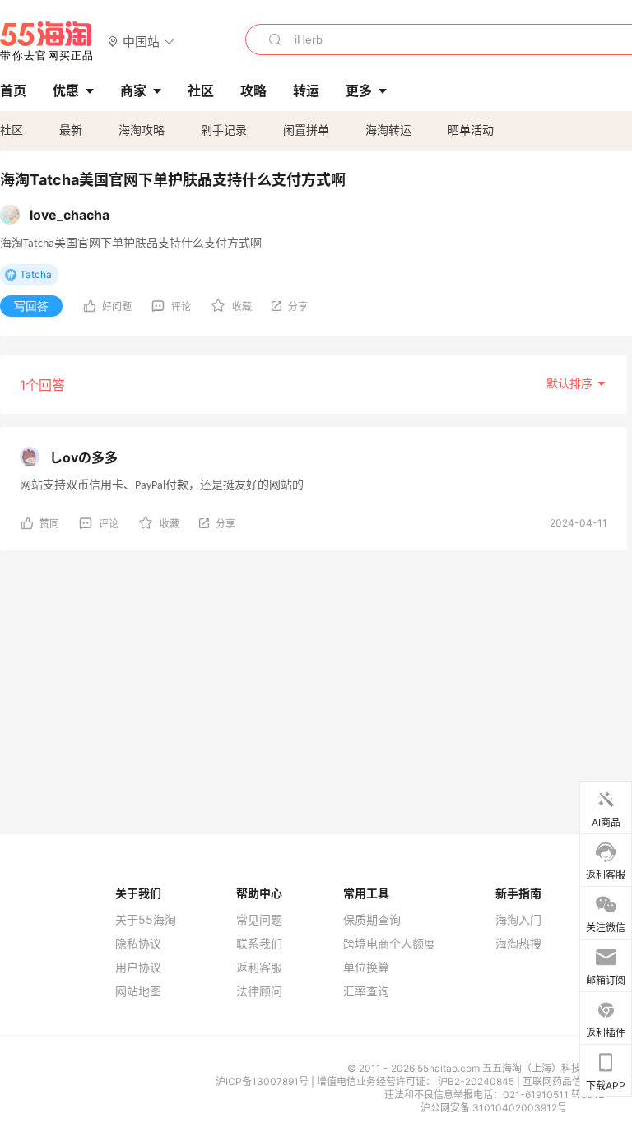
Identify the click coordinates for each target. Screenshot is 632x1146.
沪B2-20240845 (477, 1081)
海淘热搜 (518, 943)
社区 (11, 130)
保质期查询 (372, 919)
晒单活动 (471, 130)
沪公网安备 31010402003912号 (494, 1108)
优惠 (66, 90)
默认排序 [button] (571, 383)
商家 (133, 90)
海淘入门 (518, 919)
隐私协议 (138, 943)
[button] (141, 40)
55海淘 (47, 41)
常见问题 (259, 919)
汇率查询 (366, 991)
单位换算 (366, 967)
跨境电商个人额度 (389, 943)
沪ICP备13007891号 (263, 1081)
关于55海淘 (145, 919)
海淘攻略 (141, 130)
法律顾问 (259, 991)
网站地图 (138, 991)
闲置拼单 (306, 130)
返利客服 (259, 967)
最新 (70, 130)
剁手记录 (224, 130)
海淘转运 (388, 130)
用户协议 (138, 967)
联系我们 (259, 943)
